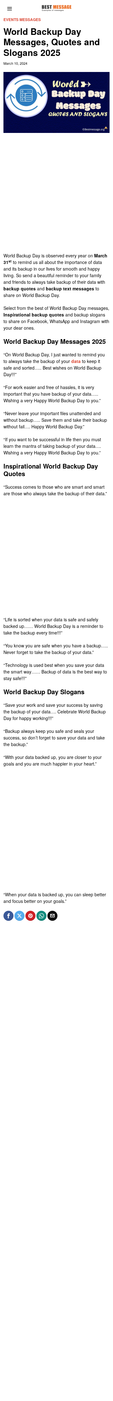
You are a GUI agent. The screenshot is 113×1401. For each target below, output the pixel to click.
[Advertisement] (56, 195)
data (76, 361)
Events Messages (22, 19)
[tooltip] (8, 916)
